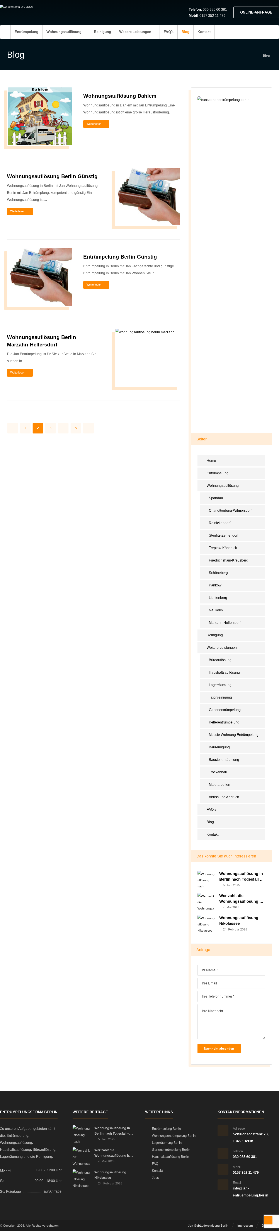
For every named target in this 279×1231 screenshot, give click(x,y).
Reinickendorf (219, 523)
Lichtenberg (218, 598)
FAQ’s (211, 809)
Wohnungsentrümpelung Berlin (174, 1135)
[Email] (271, 32)
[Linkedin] (253, 32)
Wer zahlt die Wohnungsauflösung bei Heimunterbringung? (242, 901)
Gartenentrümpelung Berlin (171, 1149)
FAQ (155, 1163)
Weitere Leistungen (222, 647)
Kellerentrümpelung (224, 722)
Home (211, 460)
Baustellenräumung (224, 760)
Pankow (215, 585)
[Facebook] (245, 32)
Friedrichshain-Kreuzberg (228, 560)
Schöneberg (218, 573)
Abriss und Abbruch (224, 797)
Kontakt (212, 834)
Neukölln (216, 610)
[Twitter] (262, 32)
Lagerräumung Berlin (167, 1142)
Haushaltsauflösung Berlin (170, 1156)
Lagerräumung (220, 685)
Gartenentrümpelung (225, 710)
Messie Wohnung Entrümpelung (234, 735)
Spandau (216, 498)
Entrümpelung (217, 473)
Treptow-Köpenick (223, 548)
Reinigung (215, 635)
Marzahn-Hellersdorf (224, 622)
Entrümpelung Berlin (166, 1128)
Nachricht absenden (219, 1048)
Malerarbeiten (219, 784)
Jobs (155, 1177)
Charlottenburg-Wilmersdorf (230, 510)
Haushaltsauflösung (224, 672)
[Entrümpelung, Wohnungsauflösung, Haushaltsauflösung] (27, 13)
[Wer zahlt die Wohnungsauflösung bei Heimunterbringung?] (206, 902)
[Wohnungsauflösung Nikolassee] (206, 924)
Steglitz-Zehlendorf (223, 535)
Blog (210, 822)
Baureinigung (219, 747)
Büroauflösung (220, 660)
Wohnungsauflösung (223, 485)
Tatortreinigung (220, 697)
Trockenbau (218, 772)
